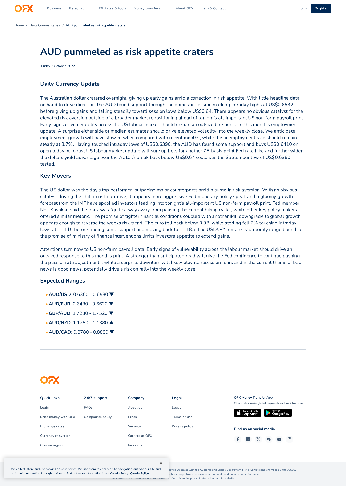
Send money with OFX (57, 417)
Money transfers (147, 8)
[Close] (161, 463)
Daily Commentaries (44, 25)
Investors (135, 445)
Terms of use (182, 417)
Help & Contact (213, 8)
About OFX (184, 8)
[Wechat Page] (269, 439)
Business (54, 8)
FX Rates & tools (112, 8)
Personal (76, 8)
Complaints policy (98, 417)
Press (132, 417)
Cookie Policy (139, 473)
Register (321, 8)
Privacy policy (182, 426)
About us (135, 407)
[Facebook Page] (237, 439)
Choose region (51, 445)
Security (134, 426)
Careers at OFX (140, 435)
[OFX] (24, 8)
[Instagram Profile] (289, 439)
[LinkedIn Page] (248, 439)
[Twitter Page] (258, 439)
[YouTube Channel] (279, 439)
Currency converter (55, 435)
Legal (176, 407)
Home (19, 25)
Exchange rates (52, 426)
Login (44, 407)
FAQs (88, 407)
